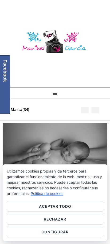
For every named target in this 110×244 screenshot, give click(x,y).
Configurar (55, 232)
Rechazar (55, 219)
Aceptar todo (55, 206)
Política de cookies (47, 193)
